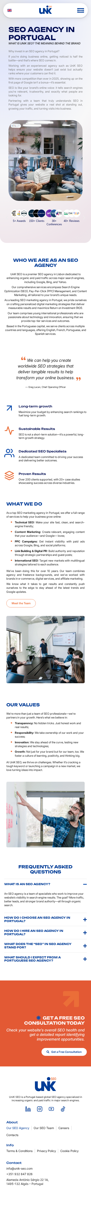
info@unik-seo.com (19, 1168)
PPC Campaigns (26, 541)
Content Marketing (27, 532)
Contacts (12, 1135)
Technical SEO (24, 522)
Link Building (23, 551)
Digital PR (40, 551)
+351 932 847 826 (19, 1174)
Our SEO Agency (17, 1128)
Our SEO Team (44, 1128)
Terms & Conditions (19, 1151)
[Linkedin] (28, 1109)
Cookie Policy (69, 1151)
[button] (81, 10)
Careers (63, 1128)
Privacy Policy (46, 1151)
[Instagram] (39, 1109)
